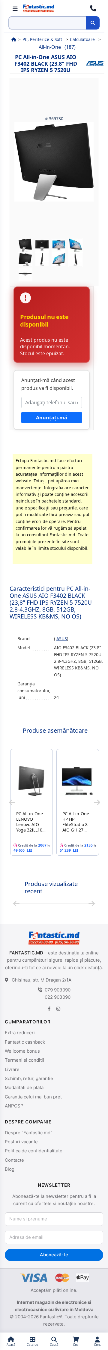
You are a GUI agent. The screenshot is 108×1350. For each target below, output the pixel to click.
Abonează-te (54, 1255)
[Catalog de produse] (15, 8)
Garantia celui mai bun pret (33, 1097)
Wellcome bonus (22, 1051)
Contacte (14, 1160)
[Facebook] (49, 1009)
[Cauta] (93, 23)
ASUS (61, 638)
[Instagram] (58, 1009)
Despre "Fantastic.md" (28, 1132)
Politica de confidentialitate (33, 1151)
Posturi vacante (21, 1142)
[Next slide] (97, 802)
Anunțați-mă (51, 417)
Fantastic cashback (25, 1042)
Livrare (12, 1069)
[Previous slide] (12, 802)
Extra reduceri (20, 1032)
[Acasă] (13, 39)
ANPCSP (14, 1106)
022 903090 (57, 997)
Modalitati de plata (24, 1087)
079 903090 (57, 990)
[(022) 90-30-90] (93, 8)
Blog (9, 1169)
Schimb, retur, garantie (29, 1078)
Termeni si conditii (24, 1060)
